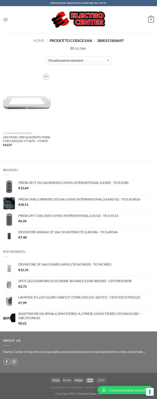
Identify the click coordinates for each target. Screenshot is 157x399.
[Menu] (5, 20)
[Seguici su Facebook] (6, 361)
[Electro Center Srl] (78, 19)
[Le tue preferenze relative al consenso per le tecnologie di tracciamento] (150, 392)
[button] (125, 390)
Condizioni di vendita (67, 387)
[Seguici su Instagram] (14, 361)
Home (39, 40)
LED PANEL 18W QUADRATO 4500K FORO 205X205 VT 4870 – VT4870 (26, 139)
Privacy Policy (95, 387)
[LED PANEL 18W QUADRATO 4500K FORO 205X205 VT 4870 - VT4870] (27, 101)
